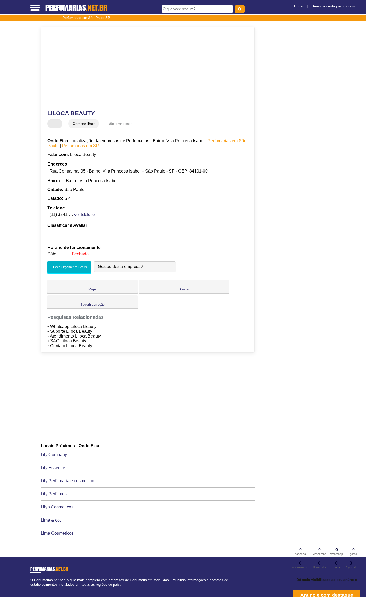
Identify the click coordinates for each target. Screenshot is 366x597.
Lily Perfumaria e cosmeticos (68, 481)
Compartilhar (84, 123)
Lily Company (54, 454)
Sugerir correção (92, 305)
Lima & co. (51, 520)
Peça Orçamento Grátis (69, 267)
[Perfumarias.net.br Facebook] (31, 589)
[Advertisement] (144, 68)
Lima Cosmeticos (57, 533)
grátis (350, 6)
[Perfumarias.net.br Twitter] (34, 589)
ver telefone (84, 214)
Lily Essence (53, 467)
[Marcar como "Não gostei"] (59, 123)
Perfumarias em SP (80, 145)
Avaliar (184, 289)
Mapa (92, 289)
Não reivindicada (120, 124)
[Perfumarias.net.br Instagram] (36, 589)
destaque (333, 6)
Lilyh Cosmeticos (57, 507)
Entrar (299, 6)
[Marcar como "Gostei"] (52, 123)
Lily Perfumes (54, 494)
